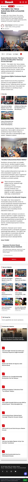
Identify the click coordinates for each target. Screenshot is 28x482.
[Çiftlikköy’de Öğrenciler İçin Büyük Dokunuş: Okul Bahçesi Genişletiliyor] (21, 103)
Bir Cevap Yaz (6, 317)
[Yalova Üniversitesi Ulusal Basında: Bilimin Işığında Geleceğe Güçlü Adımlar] (7, 304)
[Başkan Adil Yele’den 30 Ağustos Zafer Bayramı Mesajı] (14, 360)
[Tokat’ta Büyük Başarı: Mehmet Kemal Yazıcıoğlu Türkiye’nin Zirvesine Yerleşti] (14, 412)
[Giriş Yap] (23, 2)
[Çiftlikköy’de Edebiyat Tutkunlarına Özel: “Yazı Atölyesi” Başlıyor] (14, 386)
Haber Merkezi (8, 25)
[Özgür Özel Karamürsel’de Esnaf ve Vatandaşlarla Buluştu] (14, 451)
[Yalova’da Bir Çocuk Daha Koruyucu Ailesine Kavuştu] (14, 425)
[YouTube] (15, 471)
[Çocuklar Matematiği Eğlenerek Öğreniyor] (20, 304)
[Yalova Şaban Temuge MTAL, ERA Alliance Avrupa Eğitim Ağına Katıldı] (20, 290)
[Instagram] (11, 471)
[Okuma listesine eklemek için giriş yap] (21, 54)
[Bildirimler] (26, 2)
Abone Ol (14, 259)
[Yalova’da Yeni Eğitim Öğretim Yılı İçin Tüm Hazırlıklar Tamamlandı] (7, 103)
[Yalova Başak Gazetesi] (9, 2)
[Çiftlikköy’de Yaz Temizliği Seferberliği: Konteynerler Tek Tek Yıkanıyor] (14, 373)
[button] (20, 2)
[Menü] (2, 2)
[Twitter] (7, 471)
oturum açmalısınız (18, 320)
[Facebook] (2, 471)
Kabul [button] (25, 480)
